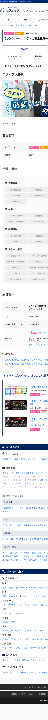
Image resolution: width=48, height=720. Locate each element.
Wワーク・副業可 (22, 553)
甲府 (13, 622)
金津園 (42, 630)
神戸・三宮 (40, 596)
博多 (4, 648)
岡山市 (14, 639)
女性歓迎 (20, 508)
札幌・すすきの (8, 605)
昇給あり (43, 525)
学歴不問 (6, 511)
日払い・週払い (8, 525)
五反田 (33, 587)
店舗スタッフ (8, 473)
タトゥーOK (7, 553)
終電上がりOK (35, 560)
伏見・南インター (25, 596)
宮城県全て (7, 459)
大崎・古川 (32, 459)
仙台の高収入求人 (12, 364)
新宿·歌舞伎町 (22, 587)
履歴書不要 (30, 508)
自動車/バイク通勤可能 (33, 556)
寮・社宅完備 (8, 539)
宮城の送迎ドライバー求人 (31, 360)
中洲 (11, 648)
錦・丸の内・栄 (17, 630)
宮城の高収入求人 (12, 360)
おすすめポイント (14, 56)
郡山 (43, 605)
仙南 (23, 459)
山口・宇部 (24, 639)
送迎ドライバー (39, 660)
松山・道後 (43, 639)
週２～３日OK (21, 560)
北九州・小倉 (21, 648)
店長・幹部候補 (22, 473)
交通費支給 (20, 539)
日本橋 (12, 596)
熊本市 (33, 648)
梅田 (4, 596)
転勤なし (18, 556)
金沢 (4, 613)
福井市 (20, 613)
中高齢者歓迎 (8, 508)
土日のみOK (7, 560)
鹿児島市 (42, 648)
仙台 (36, 34)
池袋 (11, 587)
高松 (34, 639)
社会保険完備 (33, 539)
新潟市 (5, 622)
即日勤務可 (7, 556)
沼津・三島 (31, 630)
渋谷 (4, 587)
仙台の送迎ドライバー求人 (31, 364)
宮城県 (30, 34)
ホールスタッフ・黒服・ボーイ (15, 483)
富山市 (12, 613)
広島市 (5, 639)
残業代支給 (22, 525)
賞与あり (33, 525)
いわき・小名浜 (31, 605)
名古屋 (5, 630)
